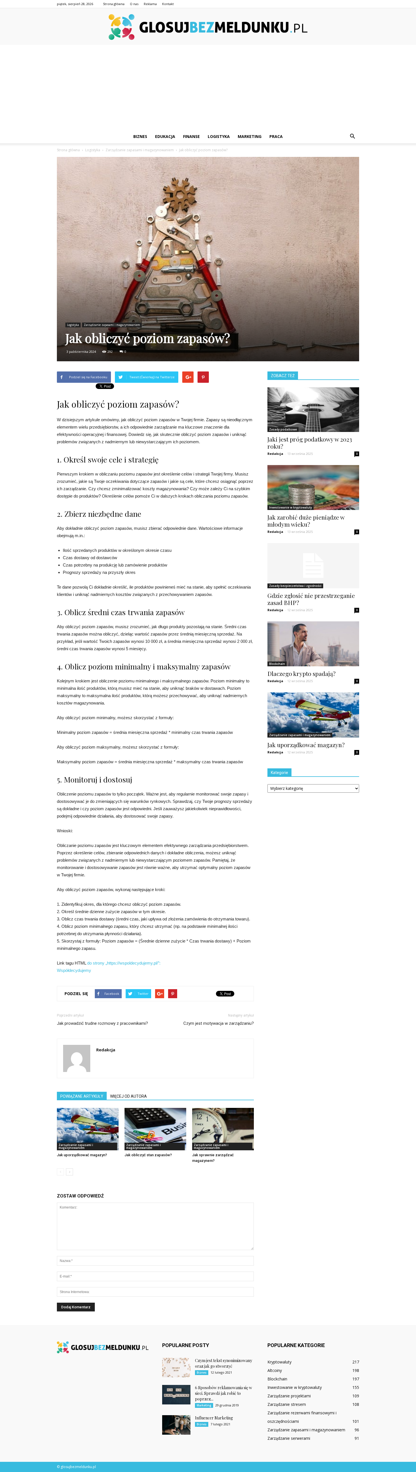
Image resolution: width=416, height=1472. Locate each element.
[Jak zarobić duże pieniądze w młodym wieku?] (313, 487)
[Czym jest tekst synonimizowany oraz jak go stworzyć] (176, 1367)
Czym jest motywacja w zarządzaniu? (218, 1023)
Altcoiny (274, 1370)
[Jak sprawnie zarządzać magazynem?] (223, 1129)
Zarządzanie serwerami (288, 1438)
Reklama (150, 4)
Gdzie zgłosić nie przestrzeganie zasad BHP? (311, 598)
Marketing (249, 136)
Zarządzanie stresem (286, 1404)
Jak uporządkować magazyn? (82, 1155)
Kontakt (168, 4)
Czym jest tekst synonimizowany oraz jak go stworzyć (223, 1363)
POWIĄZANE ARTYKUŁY (81, 1096)
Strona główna (114, 4)
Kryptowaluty (279, 1362)
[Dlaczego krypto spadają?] (313, 643)
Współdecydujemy (74, 970)
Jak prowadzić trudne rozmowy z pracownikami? (102, 1023)
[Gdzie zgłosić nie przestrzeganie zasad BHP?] (313, 565)
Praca (276, 136)
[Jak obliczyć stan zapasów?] (155, 1129)
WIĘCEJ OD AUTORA (128, 1096)
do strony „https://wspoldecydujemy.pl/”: (123, 963)
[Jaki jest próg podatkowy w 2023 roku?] (313, 409)
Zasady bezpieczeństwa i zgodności (295, 586)
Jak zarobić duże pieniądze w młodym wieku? (305, 520)
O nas (134, 4)
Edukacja (165, 136)
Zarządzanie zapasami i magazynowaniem (112, 325)
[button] (352, 136)
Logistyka (219, 136)
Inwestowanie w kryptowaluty (290, 507)
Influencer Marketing (214, 1418)
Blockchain (277, 664)
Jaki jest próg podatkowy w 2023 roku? (309, 442)
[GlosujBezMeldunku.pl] (208, 27)
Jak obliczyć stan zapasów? (148, 1155)
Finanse (191, 136)
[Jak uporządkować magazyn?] (88, 1129)
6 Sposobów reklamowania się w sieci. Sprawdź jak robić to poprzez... (223, 1393)
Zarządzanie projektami (289, 1395)
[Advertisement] (208, 87)
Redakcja (105, 1049)
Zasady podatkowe (283, 429)
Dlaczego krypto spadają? (301, 673)
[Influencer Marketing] (176, 1425)
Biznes (140, 136)
